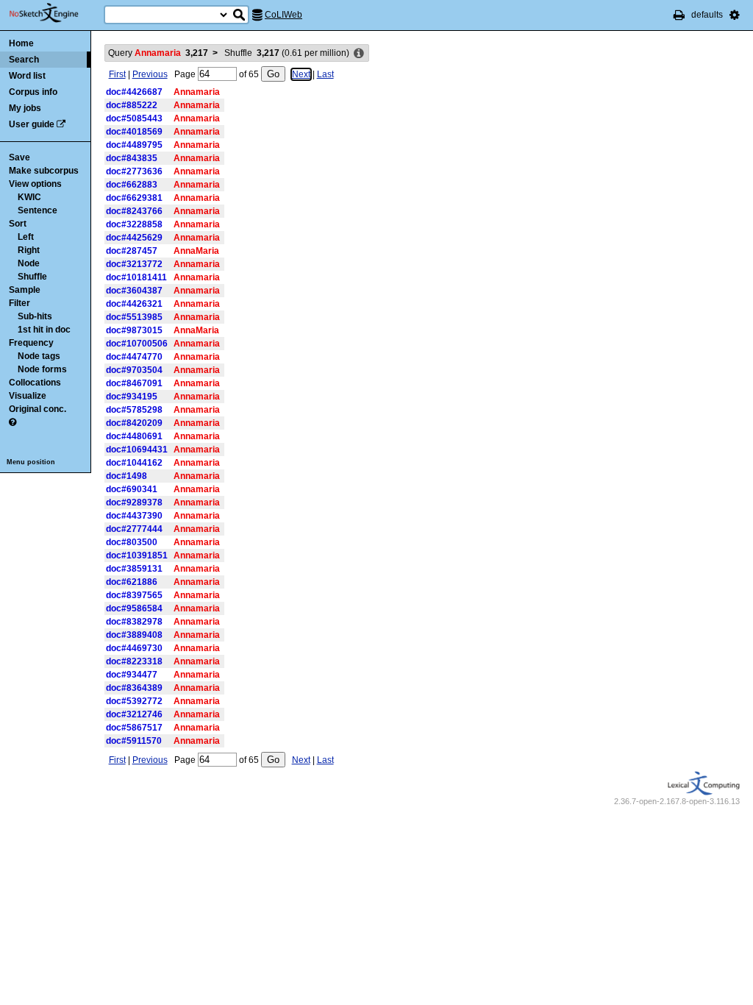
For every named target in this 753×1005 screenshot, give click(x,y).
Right (29, 250)
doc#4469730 (134, 648)
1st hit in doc (44, 329)
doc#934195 (131, 396)
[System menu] (734, 15)
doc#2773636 (134, 171)
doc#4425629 (134, 237)
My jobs (25, 108)
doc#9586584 (134, 608)
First (117, 74)
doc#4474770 (134, 357)
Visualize (27, 396)
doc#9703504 (134, 370)
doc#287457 (131, 251)
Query (158, 53)
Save (19, 157)
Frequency (31, 343)
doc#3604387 (134, 290)
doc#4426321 (134, 304)
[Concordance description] (359, 53)
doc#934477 (131, 675)
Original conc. (37, 409)
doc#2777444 (134, 529)
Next (301, 74)
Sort (17, 224)
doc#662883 (131, 185)
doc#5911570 (134, 741)
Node (29, 263)
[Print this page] (679, 15)
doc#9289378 (134, 502)
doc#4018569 (134, 132)
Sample (24, 290)
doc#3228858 (134, 224)
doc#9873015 (134, 330)
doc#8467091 (134, 383)
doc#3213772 (134, 264)
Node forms (42, 369)
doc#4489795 (134, 145)
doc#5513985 (134, 317)
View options (35, 184)
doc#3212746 (134, 714)
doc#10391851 (137, 555)
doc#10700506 (137, 343)
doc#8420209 (134, 423)
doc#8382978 (134, 622)
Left (26, 237)
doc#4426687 (134, 92)
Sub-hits (35, 316)
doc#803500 (131, 542)
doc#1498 (126, 476)
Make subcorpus (44, 171)
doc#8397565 (134, 595)
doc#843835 (131, 158)
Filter (19, 303)
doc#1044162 (134, 463)
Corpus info (33, 92)
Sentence (37, 210)
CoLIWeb (283, 15)
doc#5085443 (134, 118)
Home (21, 43)
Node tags (39, 356)
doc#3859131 (134, 569)
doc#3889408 (134, 635)
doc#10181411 (136, 277)
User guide (31, 124)
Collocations (35, 382)
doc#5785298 (134, 410)
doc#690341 (131, 489)
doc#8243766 (134, 211)
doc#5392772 (134, 701)
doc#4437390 (134, 516)
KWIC (29, 197)
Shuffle (32, 276)
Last (325, 74)
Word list (27, 76)
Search (24, 59)
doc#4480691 (134, 436)
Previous (150, 74)
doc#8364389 (134, 688)
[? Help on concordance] (12, 422)
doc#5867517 (134, 727)
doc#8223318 (134, 661)
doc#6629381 (134, 198)
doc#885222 (131, 105)
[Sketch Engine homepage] (55, 13)
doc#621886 (131, 582)
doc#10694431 (137, 449)
